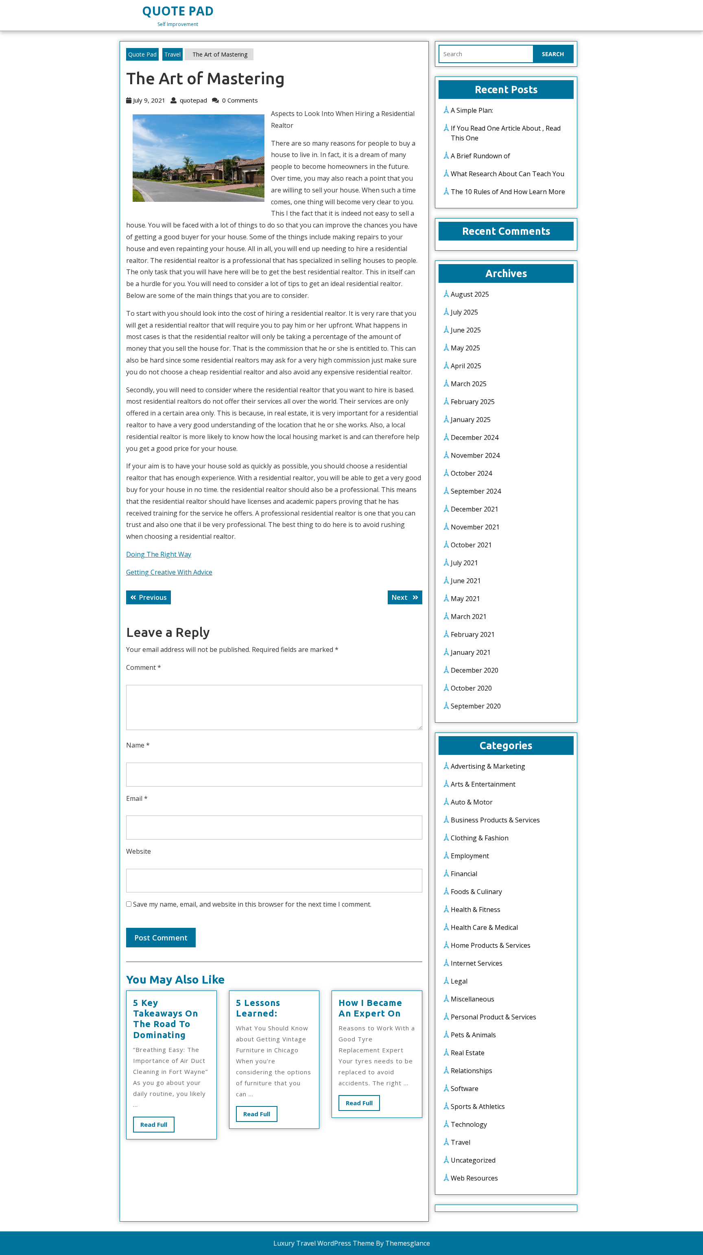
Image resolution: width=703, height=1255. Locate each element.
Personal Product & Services (493, 1016)
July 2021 (464, 562)
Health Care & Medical (484, 927)
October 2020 (471, 688)
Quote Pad (178, 10)
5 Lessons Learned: (258, 1007)
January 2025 (471, 419)
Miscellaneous (472, 999)
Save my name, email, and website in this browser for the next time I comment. (252, 904)
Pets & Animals (473, 1034)
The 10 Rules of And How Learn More (508, 191)
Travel (172, 54)
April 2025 (466, 365)
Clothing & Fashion (480, 837)
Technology (469, 1124)
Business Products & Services (495, 820)
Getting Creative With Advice (169, 572)
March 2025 (469, 383)
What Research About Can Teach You (507, 173)
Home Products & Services (491, 945)
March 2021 (469, 616)
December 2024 (474, 437)
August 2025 (470, 294)
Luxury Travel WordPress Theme (323, 1243)
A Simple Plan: (472, 110)
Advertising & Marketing (488, 766)
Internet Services (476, 963)
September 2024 (476, 491)
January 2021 (471, 652)
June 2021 (466, 580)
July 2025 (464, 312)
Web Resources (474, 1178)
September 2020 (476, 706)
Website (138, 851)
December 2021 (474, 509)
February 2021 (473, 634)
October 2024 (471, 473)
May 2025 (465, 347)
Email (137, 798)
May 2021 (465, 598)
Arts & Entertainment (483, 784)
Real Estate (468, 1052)
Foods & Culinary (476, 891)
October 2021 (471, 544)
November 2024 (475, 455)
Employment (470, 855)
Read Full (157, 1126)
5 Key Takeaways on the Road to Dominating (165, 1018)
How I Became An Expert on (370, 1007)
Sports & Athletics (478, 1106)
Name (138, 745)
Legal (459, 981)
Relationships (471, 1070)
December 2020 (474, 670)
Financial (464, 873)
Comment (143, 667)
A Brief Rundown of (480, 155)
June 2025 (466, 330)
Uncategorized (473, 1160)
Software (464, 1088)
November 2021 (475, 527)
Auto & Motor (472, 802)
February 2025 (473, 401)
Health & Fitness (475, 909)
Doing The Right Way (158, 554)
